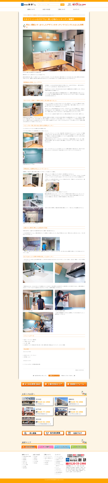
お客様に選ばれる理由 (27, 456)
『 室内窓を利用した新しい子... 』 (41, 375)
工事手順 (46, 464)
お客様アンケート (59, 459)
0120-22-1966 (44, 402)
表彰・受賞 (25, 462)
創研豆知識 (58, 462)
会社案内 (24, 458)
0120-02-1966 (44, 421)
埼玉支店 (38, 419)
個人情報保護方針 (59, 472)
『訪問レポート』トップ (54, 375)
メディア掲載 (25, 464)
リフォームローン (59, 470)
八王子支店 (72, 409)
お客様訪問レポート (59, 461)
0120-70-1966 (77, 402)
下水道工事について (48, 460)
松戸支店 (38, 409)
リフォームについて (48, 456)
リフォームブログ (59, 456)
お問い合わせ (58, 469)
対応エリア (25, 461)
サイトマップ (58, 473)
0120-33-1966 (77, 411)
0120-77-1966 (44, 411)
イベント (57, 467)
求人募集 (24, 466)
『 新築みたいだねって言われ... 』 (67, 375)
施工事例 (46, 462)
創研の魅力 (25, 467)
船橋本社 (71, 399)
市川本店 (38, 399)
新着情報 (24, 459)
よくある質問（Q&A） (60, 458)
